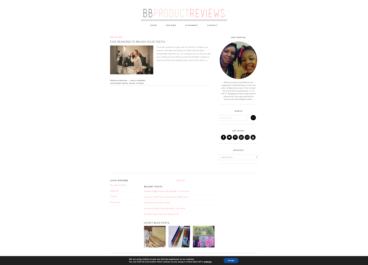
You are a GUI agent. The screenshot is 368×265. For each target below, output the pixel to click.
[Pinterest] (235, 137)
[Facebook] (223, 137)
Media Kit (114, 191)
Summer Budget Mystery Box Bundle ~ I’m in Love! (166, 191)
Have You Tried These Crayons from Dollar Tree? (166, 197)
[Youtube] (253, 137)
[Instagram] (241, 137)
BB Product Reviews (184, 11)
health (132, 83)
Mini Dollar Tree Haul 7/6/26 (157, 202)
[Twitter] (229, 137)
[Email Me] (247, 137)
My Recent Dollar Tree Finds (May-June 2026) (164, 208)
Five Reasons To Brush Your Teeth (137, 41)
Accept (231, 260)
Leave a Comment (137, 80)
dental (125, 83)
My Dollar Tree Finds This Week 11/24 (161, 214)
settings (207, 262)
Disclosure (115, 202)
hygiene (140, 83)
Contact (113, 196)
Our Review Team (118, 185)
